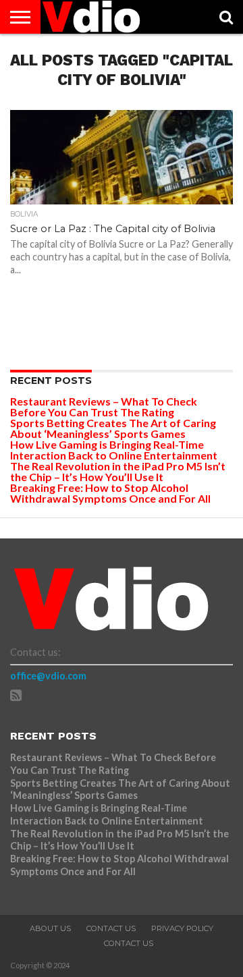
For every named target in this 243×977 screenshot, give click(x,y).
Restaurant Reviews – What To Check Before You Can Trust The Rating (103, 406)
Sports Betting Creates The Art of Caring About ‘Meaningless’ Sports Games (113, 428)
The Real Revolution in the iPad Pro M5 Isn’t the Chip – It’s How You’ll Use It (117, 471)
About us (50, 928)
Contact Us (111, 928)
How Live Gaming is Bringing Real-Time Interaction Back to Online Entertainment (114, 450)
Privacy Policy (182, 928)
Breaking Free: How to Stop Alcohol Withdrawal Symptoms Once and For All (110, 493)
